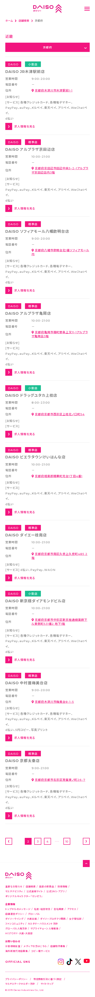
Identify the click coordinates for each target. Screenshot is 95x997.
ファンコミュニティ (15, 923)
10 (66, 841)
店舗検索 (31, 886)
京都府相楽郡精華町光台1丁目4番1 (58, 476)
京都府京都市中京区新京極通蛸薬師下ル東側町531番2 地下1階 (59, 622)
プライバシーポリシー (16, 979)
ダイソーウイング (14, 918)
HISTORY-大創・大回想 (19, 933)
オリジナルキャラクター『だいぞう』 (24, 896)
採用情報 (62, 886)
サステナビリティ (14, 891)
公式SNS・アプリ (55, 891)
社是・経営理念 (42, 909)
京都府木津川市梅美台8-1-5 (54, 702)
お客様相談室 (12, 946)
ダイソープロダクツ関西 (53, 918)
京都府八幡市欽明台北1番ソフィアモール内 (60, 252)
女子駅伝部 (75, 918)
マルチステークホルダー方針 (20, 983)
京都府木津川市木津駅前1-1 (53, 90)
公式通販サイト (35, 891)
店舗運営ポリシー (15, 913)
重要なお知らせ (13, 886)
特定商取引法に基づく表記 (48, 979)
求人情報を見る (24, 126)
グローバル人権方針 (16, 928)
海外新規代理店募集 (16, 951)
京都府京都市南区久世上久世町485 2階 (59, 556)
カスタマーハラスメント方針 (43, 923)
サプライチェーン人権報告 (44, 928)
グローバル (34, 913)
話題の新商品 (46, 886)
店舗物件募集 (57, 946)
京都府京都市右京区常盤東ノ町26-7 (60, 780)
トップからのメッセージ (17, 909)
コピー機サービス (40, 951)
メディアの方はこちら (35, 946)
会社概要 (59, 909)
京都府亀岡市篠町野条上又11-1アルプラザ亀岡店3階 (60, 334)
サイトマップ (47, 983)
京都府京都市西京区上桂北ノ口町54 (60, 414)
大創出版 (32, 918)
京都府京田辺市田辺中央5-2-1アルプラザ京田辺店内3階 (60, 170)
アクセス (71, 909)
